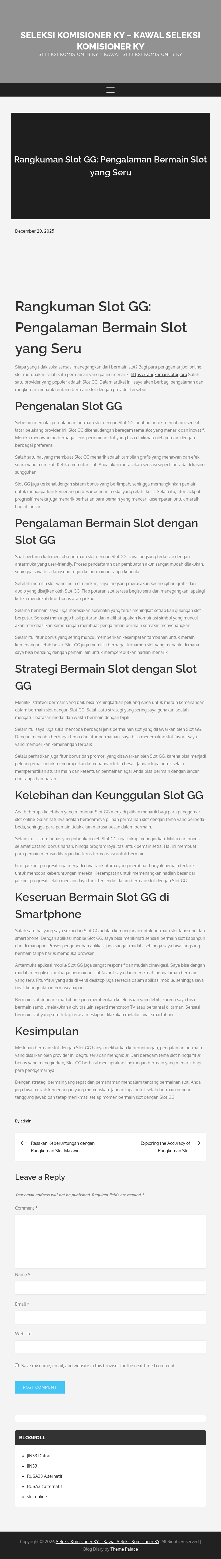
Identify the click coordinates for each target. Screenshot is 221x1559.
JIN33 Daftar (39, 1455)
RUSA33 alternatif (44, 1486)
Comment (26, 1208)
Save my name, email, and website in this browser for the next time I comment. (98, 1365)
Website (23, 1333)
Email (22, 1304)
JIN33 (32, 1466)
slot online (37, 1496)
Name (22, 1274)
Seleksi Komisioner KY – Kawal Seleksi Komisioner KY (107, 1541)
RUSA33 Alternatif (44, 1476)
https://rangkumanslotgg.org (159, 374)
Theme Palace (124, 1549)
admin (25, 1121)
